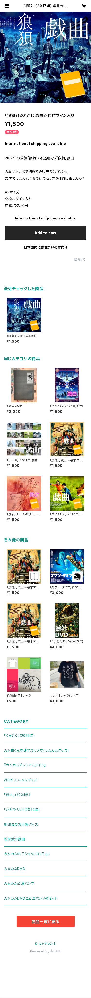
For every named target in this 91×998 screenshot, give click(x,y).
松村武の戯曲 (14, 839)
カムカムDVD (14, 869)
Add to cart (45, 232)
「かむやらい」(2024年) (22, 809)
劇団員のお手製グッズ (21, 824)
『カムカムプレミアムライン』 (25, 765)
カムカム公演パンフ (19, 883)
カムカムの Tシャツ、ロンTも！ (27, 854)
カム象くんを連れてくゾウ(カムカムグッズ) (36, 750)
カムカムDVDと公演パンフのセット (31, 898)
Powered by (40, 951)
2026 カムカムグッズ (20, 780)
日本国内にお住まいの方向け (45, 247)
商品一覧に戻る (46, 921)
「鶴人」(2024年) (17, 795)
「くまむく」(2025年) (19, 735)
